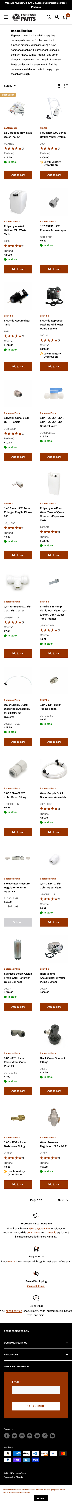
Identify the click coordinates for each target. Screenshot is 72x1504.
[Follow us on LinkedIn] (52, 1435)
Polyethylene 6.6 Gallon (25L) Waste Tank (15, 230)
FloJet (43, 128)
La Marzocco (10, 128)
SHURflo (8, 316)
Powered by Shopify (13, 1477)
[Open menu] (6, 17)
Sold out (18, 922)
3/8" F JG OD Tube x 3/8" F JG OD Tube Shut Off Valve (52, 422)
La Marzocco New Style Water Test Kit (18, 134)
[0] (64, 17)
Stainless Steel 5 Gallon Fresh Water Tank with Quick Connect (18, 977)
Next (61, 1200)
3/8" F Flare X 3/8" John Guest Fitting (15, 795)
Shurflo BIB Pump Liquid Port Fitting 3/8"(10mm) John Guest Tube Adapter (53, 612)
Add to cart (18, 175)
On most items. (36, 1286)
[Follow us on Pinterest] (29, 1435)
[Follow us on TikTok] (45, 1435)
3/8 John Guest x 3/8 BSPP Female (16, 420)
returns (11, 1261)
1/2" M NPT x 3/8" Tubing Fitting (50, 707)
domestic (51, 1232)
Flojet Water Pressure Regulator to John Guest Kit (17, 887)
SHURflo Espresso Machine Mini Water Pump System (51, 324)
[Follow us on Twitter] (14, 1435)
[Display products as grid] (59, 86)
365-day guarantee (39, 1228)
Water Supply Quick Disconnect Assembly (53, 795)
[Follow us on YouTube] (37, 1435)
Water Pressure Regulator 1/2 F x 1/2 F (53, 1144)
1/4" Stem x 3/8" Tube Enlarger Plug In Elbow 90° (18, 512)
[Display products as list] (66, 86)
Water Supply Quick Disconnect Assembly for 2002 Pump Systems (17, 711)
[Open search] (49, 17)
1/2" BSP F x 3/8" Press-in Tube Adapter (53, 228)
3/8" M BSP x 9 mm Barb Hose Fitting (15, 1144)
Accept (40, 1498)
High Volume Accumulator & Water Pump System (52, 977)
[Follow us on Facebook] (7, 1435)
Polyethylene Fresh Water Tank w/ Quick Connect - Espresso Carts (52, 514)
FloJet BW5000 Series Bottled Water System (53, 134)
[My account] (57, 17)
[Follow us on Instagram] (22, 1435)
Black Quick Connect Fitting (52, 1060)
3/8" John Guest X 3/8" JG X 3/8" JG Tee (17, 608)
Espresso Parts (12, 221)
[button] (18, 151)
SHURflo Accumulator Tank (17, 322)
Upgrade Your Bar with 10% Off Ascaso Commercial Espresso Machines (36, 5)
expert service (14, 1311)
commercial (33, 1232)
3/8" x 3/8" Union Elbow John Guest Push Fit (15, 1062)
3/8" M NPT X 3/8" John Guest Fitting (51, 885)
